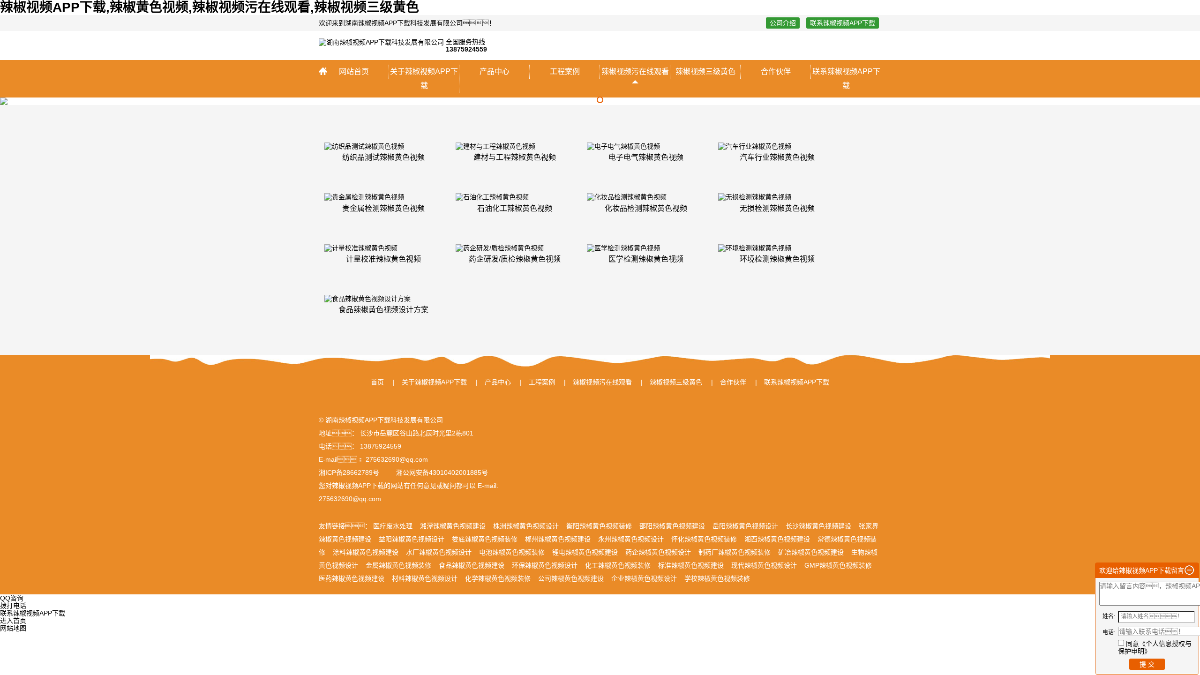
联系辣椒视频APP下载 (842, 23)
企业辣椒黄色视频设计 (644, 578)
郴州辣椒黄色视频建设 (558, 539)
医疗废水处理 (392, 526)
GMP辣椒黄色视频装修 (838, 565)
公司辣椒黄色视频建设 (571, 578)
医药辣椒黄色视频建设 (351, 578)
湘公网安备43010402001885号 (441, 472)
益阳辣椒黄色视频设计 (411, 539)
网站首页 (354, 71)
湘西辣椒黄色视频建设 (777, 539)
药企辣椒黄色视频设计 (658, 552)
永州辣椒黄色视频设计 (631, 539)
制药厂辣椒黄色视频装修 (734, 552)
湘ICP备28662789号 (349, 472)
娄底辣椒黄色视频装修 (485, 539)
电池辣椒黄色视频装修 (512, 552)
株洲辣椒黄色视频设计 (526, 526)
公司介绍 (783, 23)
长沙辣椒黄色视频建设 (818, 526)
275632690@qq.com (350, 498)
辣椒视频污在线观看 (635, 71)
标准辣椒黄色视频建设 (691, 565)
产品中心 (495, 71)
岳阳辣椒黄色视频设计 (745, 526)
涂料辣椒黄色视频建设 (365, 552)
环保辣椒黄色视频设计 (545, 565)
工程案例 (565, 71)
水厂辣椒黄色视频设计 (439, 552)
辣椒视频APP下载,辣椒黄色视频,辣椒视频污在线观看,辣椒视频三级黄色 (209, 7)
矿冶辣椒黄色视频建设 (811, 552)
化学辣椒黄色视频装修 (498, 578)
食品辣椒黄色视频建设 (471, 565)
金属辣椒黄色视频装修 (398, 565)
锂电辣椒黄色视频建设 (585, 552)
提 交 (1147, 664)
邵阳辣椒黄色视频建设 (672, 526)
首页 (377, 382)
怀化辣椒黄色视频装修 (704, 539)
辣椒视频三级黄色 (705, 71)
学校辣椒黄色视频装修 (717, 578)
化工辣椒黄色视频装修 (618, 565)
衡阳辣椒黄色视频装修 (599, 526)
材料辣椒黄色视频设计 (425, 578)
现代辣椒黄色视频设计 (764, 565)
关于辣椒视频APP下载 (424, 79)
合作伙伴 (776, 71)
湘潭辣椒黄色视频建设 (453, 526)
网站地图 (13, 628)
